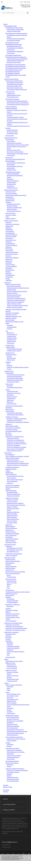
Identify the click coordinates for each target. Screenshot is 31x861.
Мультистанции (10, 595)
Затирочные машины (11, 528)
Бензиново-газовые (12, 492)
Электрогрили (9, 250)
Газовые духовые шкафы (13, 31)
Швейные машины (11, 218)
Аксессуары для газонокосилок (15, 440)
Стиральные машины (11, 108)
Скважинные (10, 400)
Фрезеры (8, 488)
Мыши (8, 653)
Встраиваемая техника (10, 26)
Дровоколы (9, 424)
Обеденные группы (12, 666)
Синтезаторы (10, 753)
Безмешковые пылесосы (13, 204)
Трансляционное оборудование (15, 733)
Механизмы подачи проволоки (15, 503)
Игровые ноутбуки (11, 634)
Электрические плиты (13, 97)
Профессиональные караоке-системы (17, 731)
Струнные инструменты (12, 763)
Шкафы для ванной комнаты (14, 307)
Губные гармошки (11, 740)
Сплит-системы (11, 141)
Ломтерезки (9, 268)
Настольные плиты (11, 240)
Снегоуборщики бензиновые (14, 413)
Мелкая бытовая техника (11, 190)
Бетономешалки (10, 454)
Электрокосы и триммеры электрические (18, 422)
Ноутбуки (8, 639)
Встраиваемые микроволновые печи (15, 66)
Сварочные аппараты (13, 459)
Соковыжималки (10, 243)
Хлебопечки (9, 280)
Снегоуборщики (10, 411)
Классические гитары (12, 699)
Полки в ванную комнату (13, 296)
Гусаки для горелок (12, 501)
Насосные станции (12, 396)
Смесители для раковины (12, 313)
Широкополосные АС (12, 735)
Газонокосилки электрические (15, 380)
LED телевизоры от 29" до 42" (14, 549)
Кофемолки (9, 263)
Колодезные (10, 395)
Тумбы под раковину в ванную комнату (17, 305)
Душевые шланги (11, 339)
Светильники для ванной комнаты (16, 298)
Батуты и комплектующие (13, 573)
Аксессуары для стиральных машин (15, 630)
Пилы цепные (9, 384)
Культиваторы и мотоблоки (13, 427)
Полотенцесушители (11, 354)
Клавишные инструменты (13, 748)
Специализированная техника (14, 431)
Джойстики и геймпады (13, 648)
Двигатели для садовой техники (14, 406)
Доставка (5, 785)
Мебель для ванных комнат (13, 284)
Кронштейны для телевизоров (14, 553)
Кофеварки (9, 227)
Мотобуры (8, 433)
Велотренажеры (10, 563)
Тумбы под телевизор (11, 555)
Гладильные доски (11, 191)
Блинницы (8, 255)
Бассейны (8, 597)
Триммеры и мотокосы (12, 416)
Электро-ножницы (10, 540)
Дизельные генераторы (13, 495)
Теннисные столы (11, 581)
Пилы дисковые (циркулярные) (15, 476)
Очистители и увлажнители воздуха (15, 159)
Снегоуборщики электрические (15, 414)
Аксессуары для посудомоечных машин (16, 628)
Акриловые (10, 325)
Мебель (6, 659)
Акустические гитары (12, 695)
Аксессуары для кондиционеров (14, 626)
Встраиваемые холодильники (14, 44)
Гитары (8, 692)
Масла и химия (10, 409)
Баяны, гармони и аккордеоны (14, 685)
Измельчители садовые (12, 426)
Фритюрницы (9, 248)
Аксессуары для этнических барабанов (17, 770)
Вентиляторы (9, 157)
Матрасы (9, 677)
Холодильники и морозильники (14, 80)
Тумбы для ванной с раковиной (15, 302)
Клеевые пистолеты (11, 469)
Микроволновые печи (11, 234)
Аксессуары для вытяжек (12, 624)
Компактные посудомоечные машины (17, 101)
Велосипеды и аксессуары (13, 604)
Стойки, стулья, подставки (14, 755)
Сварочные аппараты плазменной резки (18, 463)
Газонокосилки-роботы (13, 381)
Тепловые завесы (11, 182)
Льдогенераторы (10, 233)
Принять (27, 857)
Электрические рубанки (12, 538)
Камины (9, 177)
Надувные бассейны (12, 602)
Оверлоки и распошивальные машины (16, 195)
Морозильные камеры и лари (15, 87)
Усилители (9, 711)
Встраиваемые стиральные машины (15, 64)
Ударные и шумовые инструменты (15, 768)
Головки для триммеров (13, 445)
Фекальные (10, 402)
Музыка (6, 683)
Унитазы (9, 369)
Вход (21, 2)
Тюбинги (8, 612)
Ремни (8, 690)
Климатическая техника (10, 137)
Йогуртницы (9, 261)
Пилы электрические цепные (14, 387)
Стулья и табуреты (12, 668)
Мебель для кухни (10, 663)
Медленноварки (10, 270)
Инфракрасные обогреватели (15, 175)
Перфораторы (9, 472)
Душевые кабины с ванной (14, 350)
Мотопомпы (9, 434)
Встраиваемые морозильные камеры (16, 68)
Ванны (7, 323)
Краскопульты (9, 530)
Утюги (7, 216)
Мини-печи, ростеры (11, 236)
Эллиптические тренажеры (13, 561)
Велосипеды (10, 606)
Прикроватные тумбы (13, 679)
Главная (5, 24)
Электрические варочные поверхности (17, 58)
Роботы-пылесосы (12, 209)
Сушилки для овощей (11, 245)
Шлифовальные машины (12, 467)
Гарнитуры (10, 644)
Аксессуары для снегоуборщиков (16, 442)
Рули (8, 655)
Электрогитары (11, 713)
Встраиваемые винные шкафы (14, 69)
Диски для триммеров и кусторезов (16, 447)
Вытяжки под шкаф (12, 131)
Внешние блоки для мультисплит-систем (18, 144)
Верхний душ (10, 332)
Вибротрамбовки (10, 526)
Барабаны (9, 774)
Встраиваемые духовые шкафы (14, 27)
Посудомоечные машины (12, 99)
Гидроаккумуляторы (12, 391)
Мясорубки (9, 273)
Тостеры (8, 278)
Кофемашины (9, 229)
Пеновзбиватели (10, 275)
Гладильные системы (11, 193)
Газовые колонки (11, 169)
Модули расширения (12, 728)
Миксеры (8, 271)
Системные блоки (10, 657)
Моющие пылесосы (12, 205)
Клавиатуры (10, 649)
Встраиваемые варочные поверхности (16, 57)
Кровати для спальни (12, 675)
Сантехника (7, 282)
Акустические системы (13, 717)
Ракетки (9, 584)
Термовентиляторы (12, 187)
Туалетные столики (12, 681)
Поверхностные (11, 398)
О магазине (6, 790)
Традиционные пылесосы (14, 211)
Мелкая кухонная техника (11, 220)
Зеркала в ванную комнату (14, 286)
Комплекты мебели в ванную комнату (17, 291)
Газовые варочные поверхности (15, 60)
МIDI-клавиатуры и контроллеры (16, 752)
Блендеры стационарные (12, 224)
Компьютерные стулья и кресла (14, 661)
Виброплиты (9, 524)
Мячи (8, 586)
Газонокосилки (10, 373)
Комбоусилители (11, 701)
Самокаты (8, 608)
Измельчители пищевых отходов (14, 321)
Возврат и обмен (7, 787)
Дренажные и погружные (14, 393)
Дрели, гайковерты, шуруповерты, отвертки (17, 456)
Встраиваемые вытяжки (12, 42)
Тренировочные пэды (12, 777)
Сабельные (10, 483)
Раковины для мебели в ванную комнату (18, 367)
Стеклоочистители (10, 213)
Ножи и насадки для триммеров (15, 449)
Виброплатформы (10, 568)
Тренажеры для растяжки (13, 613)
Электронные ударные (13, 779)
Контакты (5, 791)
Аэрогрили (8, 222)
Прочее (9, 510)
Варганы (9, 746)
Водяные (9, 356)
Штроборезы (9, 537)
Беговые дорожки (10, 559)
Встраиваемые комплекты (13, 71)
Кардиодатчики (10, 570)
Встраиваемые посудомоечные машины (16, 33)
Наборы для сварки (12, 506)
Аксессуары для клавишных (14, 750)
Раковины (9, 365)
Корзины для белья (12, 293)
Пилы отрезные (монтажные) (15, 479)
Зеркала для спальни (12, 672)
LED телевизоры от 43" (13, 551)
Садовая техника (8, 371)
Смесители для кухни (11, 314)
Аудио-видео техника (10, 544)
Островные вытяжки (12, 133)
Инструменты (8, 452)
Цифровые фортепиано (13, 757)
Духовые (8, 742)
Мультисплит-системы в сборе (15, 151)
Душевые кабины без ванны (14, 349)
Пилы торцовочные (12, 481)
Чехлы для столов (12, 582)
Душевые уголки (10, 352)
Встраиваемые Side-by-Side (14, 46)
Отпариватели (9, 197)
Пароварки (9, 241)
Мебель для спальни (11, 670)
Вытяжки (8, 128)
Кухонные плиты (10, 91)
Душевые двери (10, 345)
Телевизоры (9, 546)
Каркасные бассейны (12, 600)
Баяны (8, 688)
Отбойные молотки (11, 531)
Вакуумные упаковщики (12, 257)
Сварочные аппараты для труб (15, 461)
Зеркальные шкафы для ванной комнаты (18, 288)
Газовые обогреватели (13, 173)
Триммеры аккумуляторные (14, 420)
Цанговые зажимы (12, 522)
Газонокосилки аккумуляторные (15, 374)
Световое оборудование (12, 761)
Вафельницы (9, 259)
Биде (8, 363)
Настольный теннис (11, 579)
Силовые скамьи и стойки (13, 617)
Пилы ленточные (11, 477)
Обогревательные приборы (13, 172)
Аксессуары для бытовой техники (13, 623)
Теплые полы (10, 186)
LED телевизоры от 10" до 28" (14, 548)
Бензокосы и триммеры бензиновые (16, 418)
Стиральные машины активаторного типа (18, 126)
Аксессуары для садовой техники (14, 436)
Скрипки (9, 766)
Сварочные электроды (13, 519)
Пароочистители (10, 200)
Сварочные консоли (12, 515)
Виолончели (10, 764)
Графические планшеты (13, 646)
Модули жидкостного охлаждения (16, 505)
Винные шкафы (10, 135)
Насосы (8, 389)
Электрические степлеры (12, 487)
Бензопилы (10, 385)
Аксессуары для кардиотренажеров (15, 571)
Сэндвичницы (9, 277)
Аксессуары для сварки (12, 498)
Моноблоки (9, 637)
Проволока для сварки (13, 508)
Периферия (9, 641)
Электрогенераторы (11, 490)
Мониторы (8, 635)
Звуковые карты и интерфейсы (15, 721)
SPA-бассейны (10, 599)
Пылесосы (8, 202)
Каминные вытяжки (12, 130)
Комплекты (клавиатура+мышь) (15, 651)
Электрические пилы (11, 474)
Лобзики (8, 470)
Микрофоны (10, 722)
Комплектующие (11, 289)
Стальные (9, 328)
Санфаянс (8, 362)
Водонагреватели (10, 161)
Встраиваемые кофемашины (13, 55)
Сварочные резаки (12, 517)
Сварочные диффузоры (13, 512)
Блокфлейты (10, 744)
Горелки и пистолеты (12, 499)
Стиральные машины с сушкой (15, 117)
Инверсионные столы (11, 593)
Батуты (9, 575)
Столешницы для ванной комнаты (16, 300)
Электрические (11, 360)
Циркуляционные (11, 403)
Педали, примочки (12, 703)
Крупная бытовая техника (11, 79)
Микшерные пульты (12, 724)
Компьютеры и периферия (11, 632)
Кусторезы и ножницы (12, 429)
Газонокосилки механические (15, 378)
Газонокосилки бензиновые (14, 376)
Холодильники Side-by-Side (14, 86)
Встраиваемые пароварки (13, 73)
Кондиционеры (10, 139)
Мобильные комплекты (13, 726)
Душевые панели (11, 336)
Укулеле (9, 710)
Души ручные (10, 343)
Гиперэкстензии (10, 590)
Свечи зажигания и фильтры (14, 450)
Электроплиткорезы (11, 542)
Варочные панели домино (14, 62)
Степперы (8, 564)
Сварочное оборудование (12, 458)
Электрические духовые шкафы (15, 29)
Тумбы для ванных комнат (14, 303)
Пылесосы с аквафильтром (14, 207)
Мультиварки (9, 238)
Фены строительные (11, 535)
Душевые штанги (11, 341)
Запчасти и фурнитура (13, 719)
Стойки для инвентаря (12, 615)
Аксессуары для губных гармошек (16, 738)
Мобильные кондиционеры (14, 143)
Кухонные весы (10, 231)
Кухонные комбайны (11, 266)
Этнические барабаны (13, 781)
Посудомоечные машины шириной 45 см (18, 102)
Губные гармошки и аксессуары (14, 737)
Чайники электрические (12, 252)
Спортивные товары (9, 557)
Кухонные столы (11, 664)
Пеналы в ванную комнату (14, 295)
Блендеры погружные (11, 254)
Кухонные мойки (10, 320)
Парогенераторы (10, 198)
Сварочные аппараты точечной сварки (17, 465)
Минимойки (9, 407)
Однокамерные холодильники (15, 84)
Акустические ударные (13, 772)
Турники (8, 619)
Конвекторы (10, 179)
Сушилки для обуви (11, 215)
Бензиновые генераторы (13, 494)
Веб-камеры (10, 642)
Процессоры (10, 708)
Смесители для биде (11, 318)
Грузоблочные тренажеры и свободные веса (18, 592)
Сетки (8, 588)
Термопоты (9, 247)
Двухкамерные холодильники (15, 82)
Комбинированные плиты (14, 95)
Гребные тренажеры (11, 566)
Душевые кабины (10, 347)
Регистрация (27, 2)
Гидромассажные (11, 327)
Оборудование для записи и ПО (15, 729)
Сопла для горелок (12, 521)
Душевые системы (12, 338)
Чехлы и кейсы (11, 759)
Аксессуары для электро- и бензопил (17, 443)
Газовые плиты (11, 93)
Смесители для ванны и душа (13, 316)
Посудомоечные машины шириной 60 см (18, 104)
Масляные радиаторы (13, 180)
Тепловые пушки (11, 184)
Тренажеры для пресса (12, 610)
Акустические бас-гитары (14, 694)
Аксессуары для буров (13, 438)
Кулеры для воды (10, 264)
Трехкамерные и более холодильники (17, 89)
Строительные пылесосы (12, 533)
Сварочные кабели (12, 513)
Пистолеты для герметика (13, 485)
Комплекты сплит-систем (13, 150)
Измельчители (9, 226)
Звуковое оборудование (12, 715)
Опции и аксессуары (11, 621)
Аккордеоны (10, 686)
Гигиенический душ (12, 334)
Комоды (9, 674)
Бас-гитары (10, 697)
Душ (7, 331)
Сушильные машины (11, 106)
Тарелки (9, 775)
